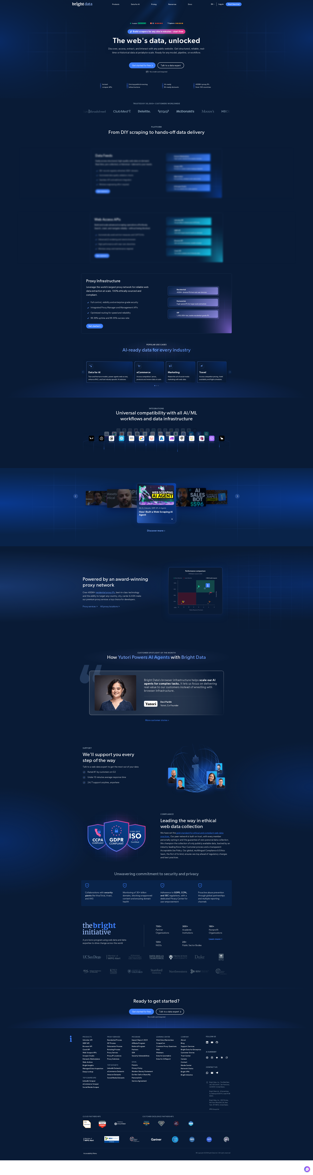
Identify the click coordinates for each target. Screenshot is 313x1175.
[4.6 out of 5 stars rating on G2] (156, 22)
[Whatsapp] (207, 1072)
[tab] (154, 385)
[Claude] (221, 1057)
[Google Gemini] (216, 1057)
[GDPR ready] (209, 1139)
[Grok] (226, 1057)
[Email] (212, 1072)
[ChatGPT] (207, 1057)
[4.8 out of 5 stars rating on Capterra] (175, 22)
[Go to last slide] (83, 372)
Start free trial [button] (234, 4)
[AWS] (87, 1124)
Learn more (215, 939)
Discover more (155, 530)
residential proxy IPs (105, 592)
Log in (221, 4)
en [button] (212, 4)
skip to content (16, 16)
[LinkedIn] (207, 1042)
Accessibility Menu (16, 16)
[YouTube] (212, 1042)
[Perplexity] (212, 1057)
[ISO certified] (192, 1139)
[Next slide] (230, 372)
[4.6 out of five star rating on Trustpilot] (138, 22)
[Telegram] (216, 1072)
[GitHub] (216, 1042)
